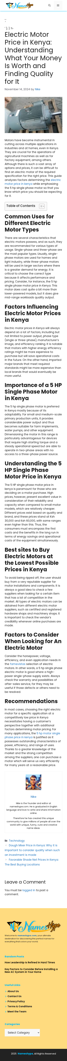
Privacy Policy (16, 1001)
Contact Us (14, 996)
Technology (17, 841)
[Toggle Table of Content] (40, 206)
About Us (13, 991)
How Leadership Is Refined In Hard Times (30, 962)
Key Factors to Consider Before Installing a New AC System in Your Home (31, 971)
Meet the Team (16, 1011)
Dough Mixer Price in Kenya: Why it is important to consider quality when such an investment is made (32, 850)
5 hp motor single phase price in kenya (32, 735)
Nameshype (25, 1053)
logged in (28, 890)
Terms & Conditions (19, 1006)
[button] (49, 5)
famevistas (17, 664)
